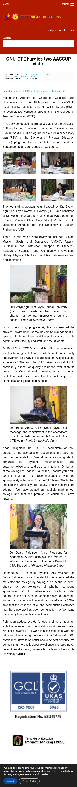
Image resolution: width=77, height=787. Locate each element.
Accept (10, 781)
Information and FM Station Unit (50, 91)
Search (7, 38)
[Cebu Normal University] (38, 16)
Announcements (39, 74)
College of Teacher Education (22, 76)
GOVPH (7, 4)
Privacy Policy (29, 781)
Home (24, 74)
